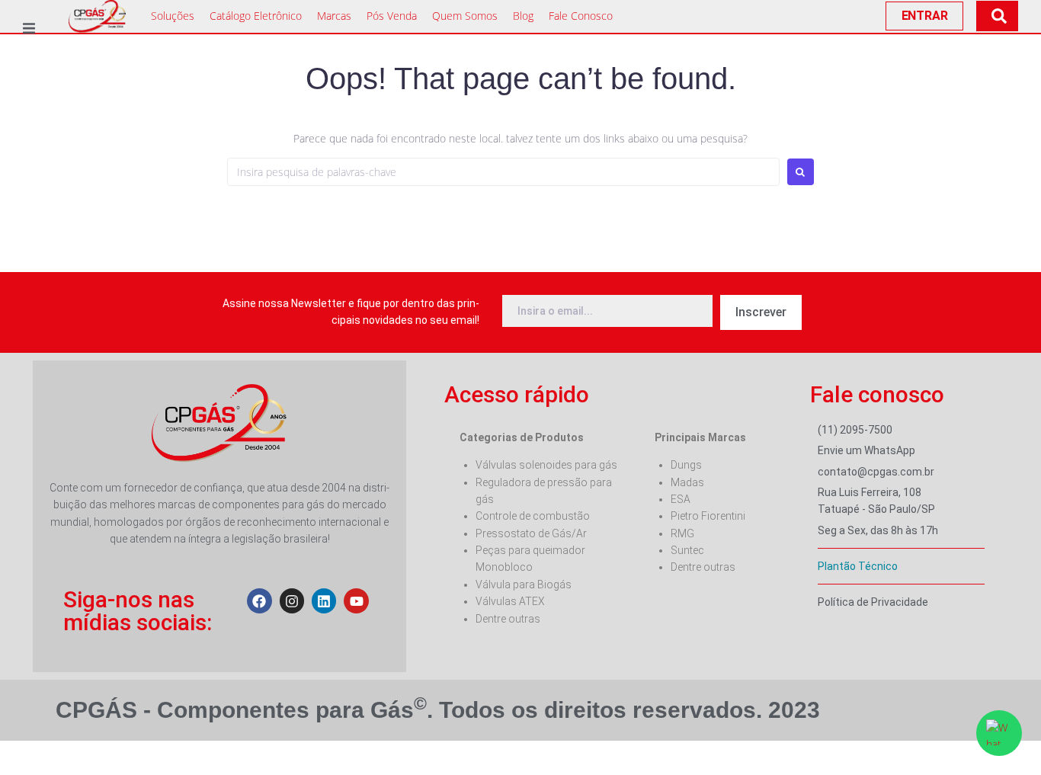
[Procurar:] (503, 172)
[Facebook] (259, 600)
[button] (28, 28)
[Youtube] (356, 600)
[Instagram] (292, 600)
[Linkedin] (324, 600)
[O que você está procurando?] (997, 16)
